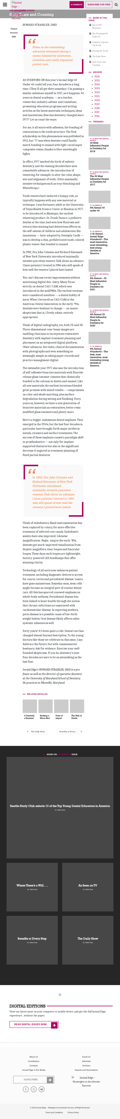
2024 (97, 84)
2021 (97, 96)
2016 (97, 116)
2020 (97, 100)
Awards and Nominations (86, 1070)
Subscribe (99, 4)
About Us (33, 1057)
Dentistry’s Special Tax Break (100, 44)
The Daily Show (38, 731)
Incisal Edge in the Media (33, 1070)
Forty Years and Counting (99, 63)
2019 (97, 104)
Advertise (86, 1061)
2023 (97, 88)
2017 (96, 112)
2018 (97, 108)
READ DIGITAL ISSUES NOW (30, 1024)
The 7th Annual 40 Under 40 (100, 35)
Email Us (86, 1057)
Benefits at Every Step (69, 731)
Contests (34, 1065)
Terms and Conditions (54, 1113)
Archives (86, 1065)
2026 (97, 76)
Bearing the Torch (100, 51)
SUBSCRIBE (31, 1079)
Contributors (33, 1061)
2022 (97, 92)
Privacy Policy (73, 1113)
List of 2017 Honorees (97, 26)
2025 (97, 80)
